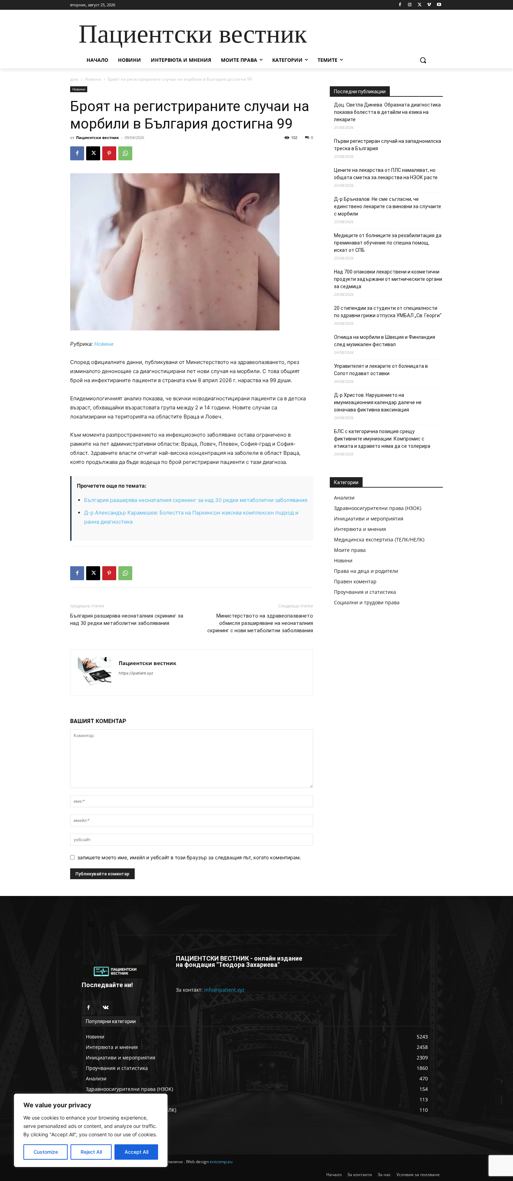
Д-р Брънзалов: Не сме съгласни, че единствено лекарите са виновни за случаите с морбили (387, 206)
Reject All (91, 1152)
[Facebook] (400, 5)
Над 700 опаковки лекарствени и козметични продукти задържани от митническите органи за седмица (388, 279)
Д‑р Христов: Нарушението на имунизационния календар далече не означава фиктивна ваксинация (378, 402)
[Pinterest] (109, 153)
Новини (93, 79)
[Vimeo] (429, 5)
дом (74, 79)
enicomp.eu (221, 1162)
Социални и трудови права (367, 602)
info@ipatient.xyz (224, 989)
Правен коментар (355, 581)
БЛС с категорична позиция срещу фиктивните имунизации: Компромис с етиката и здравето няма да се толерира (382, 439)
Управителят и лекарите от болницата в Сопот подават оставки (381, 369)
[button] (423, 60)
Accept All (136, 1152)
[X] (420, 5)
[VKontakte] (105, 1007)
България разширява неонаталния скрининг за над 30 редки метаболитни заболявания (195, 500)
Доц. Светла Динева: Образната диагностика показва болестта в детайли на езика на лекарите (387, 112)
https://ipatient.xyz (136, 673)
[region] (91, 1130)
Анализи (344, 497)
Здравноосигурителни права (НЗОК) (377, 508)
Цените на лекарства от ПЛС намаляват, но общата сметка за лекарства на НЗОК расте (386, 173)
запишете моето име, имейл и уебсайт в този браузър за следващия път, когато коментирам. (189, 857)
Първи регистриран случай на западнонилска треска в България (387, 144)
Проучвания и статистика (365, 592)
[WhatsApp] (125, 153)
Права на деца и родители (366, 571)
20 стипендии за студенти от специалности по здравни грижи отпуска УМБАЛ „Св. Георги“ (387, 311)
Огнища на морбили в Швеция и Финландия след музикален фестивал (384, 340)
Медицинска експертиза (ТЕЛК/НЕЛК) (379, 539)
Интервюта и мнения (360, 529)
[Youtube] (439, 5)
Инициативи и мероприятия (368, 518)
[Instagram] (410, 5)
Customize (46, 1152)
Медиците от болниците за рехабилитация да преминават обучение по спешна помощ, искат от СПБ (387, 243)
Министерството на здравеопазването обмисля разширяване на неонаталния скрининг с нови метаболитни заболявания (260, 623)
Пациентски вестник (97, 137)
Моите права (350, 550)
